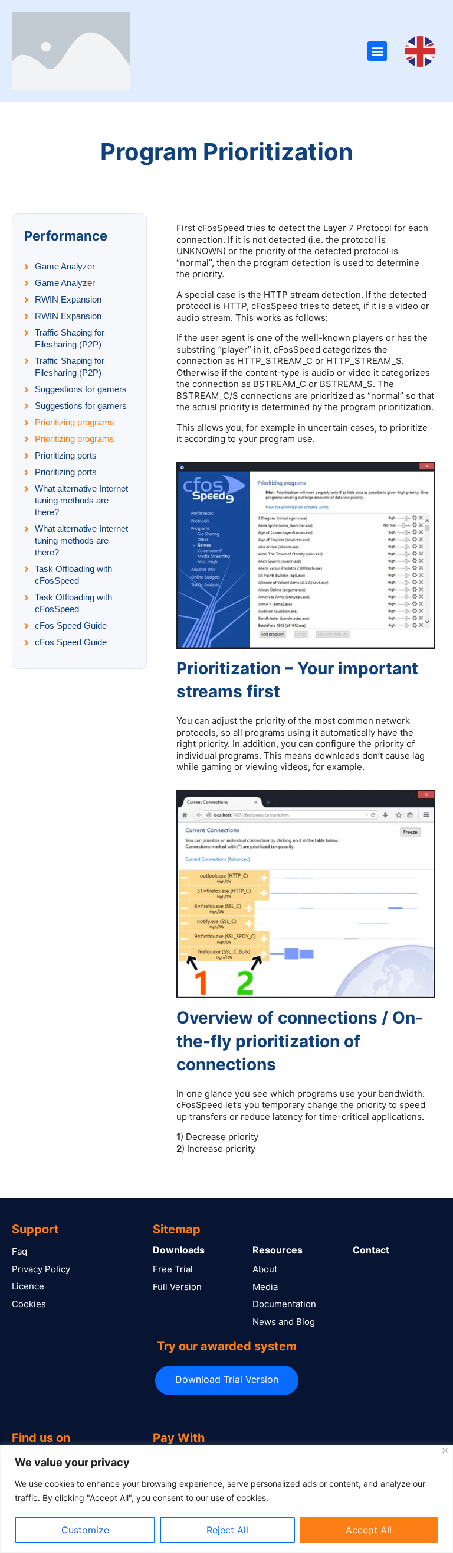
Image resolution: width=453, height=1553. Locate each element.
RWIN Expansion (68, 299)
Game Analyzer (65, 266)
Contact (371, 1250)
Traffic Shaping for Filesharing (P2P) (69, 338)
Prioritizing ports (66, 455)
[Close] (445, 1450)
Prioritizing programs (74, 422)
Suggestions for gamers (81, 389)
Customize (85, 1530)
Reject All (227, 1530)
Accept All (369, 1530)
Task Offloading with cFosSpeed (73, 575)
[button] (377, 51)
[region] (226, 1499)
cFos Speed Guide (71, 625)
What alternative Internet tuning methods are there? (81, 500)
